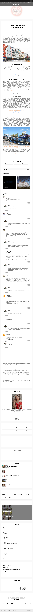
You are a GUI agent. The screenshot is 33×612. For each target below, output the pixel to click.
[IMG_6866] (20, 75)
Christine (8, 318)
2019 (3, 529)
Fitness (18, 494)
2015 (3, 555)
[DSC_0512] (24, 146)
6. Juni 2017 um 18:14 (11, 288)
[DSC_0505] (16, 146)
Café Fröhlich (13, 90)
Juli (4, 539)
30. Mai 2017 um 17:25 (9, 319)
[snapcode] (17, 418)
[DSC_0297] (16, 153)
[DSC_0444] (13, 146)
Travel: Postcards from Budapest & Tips (13, 480)
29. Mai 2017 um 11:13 (9, 296)
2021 (3, 527)
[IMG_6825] (15, 93)
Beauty (7, 494)
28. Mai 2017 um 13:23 (9, 252)
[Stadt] (16, 74)
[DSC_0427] (5, 146)
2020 (3, 528)
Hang (9, 205)
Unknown (8, 295)
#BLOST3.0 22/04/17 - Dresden (8, 548)
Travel (18, 158)
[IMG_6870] (16, 75)
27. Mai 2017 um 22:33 (11, 206)
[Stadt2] (16, 111)
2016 (3, 554)
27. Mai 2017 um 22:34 (11, 242)
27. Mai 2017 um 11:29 (9, 214)
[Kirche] (12, 112)
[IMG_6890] (11, 110)
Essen (12, 494)
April (4, 549)
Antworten (6, 203)
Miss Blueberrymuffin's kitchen (7, 565)
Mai (4, 542)
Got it (19, 4)
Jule (7, 275)
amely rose (8, 251)
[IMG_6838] (14, 110)
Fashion (15, 494)
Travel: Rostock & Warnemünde (8, 545)
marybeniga (4, 573)
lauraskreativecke (11, 339)
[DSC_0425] (9, 146)
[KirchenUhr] (20, 112)
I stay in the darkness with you (7, 516)
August (5, 538)
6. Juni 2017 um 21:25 (11, 344)
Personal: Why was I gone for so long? (12, 484)
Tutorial (6, 497)
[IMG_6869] (18, 110)
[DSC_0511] (20, 146)
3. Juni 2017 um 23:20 (9, 335)
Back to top (29, 610)
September (5, 537)
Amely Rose (13, 259)
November (5, 534)
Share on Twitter (18, 163)
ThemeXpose (9, 610)
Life (15, 158)
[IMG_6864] (22, 110)
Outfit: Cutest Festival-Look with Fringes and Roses (11, 543)
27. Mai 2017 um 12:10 (9, 230)
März (4, 550)
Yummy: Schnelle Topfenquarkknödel (12, 475)
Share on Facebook (9, 163)
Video (9, 497)
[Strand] (16, 147)
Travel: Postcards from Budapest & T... (23, 187)
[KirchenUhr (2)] (15, 112)
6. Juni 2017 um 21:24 (11, 311)
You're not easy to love (6, 511)
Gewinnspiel (21, 494)
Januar (5, 553)
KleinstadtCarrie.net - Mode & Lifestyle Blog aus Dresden (11, 569)
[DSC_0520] (28, 146)
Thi (6, 229)
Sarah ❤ (7, 213)
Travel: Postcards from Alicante (11, 466)
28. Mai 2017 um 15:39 (11, 265)
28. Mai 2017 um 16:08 (9, 276)
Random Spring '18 (6, 187)
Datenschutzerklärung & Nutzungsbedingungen (13, 369)
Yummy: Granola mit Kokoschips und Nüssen (10, 546)
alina (7, 195)
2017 (3, 532)
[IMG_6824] (13, 75)
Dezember (5, 533)
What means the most (6, 506)
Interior (25, 494)
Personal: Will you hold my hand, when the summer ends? (16, 471)
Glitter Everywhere (5, 567)
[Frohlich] (18, 93)
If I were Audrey (5, 571)
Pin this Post (25, 163)
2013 (3, 558)
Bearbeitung (4, 494)
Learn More (15, 4)
